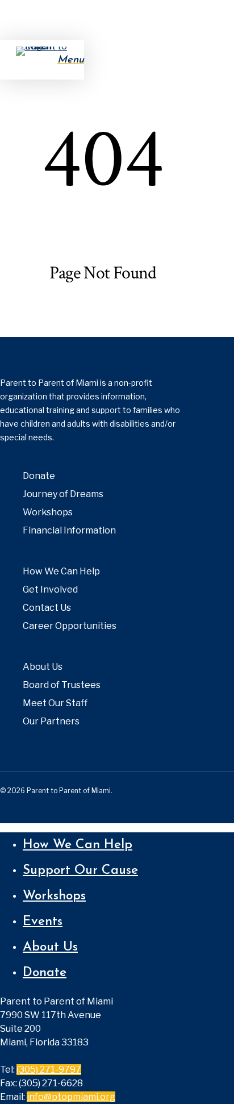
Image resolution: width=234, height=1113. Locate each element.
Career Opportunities (69, 625)
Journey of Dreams (63, 494)
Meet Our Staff (55, 703)
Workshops (48, 512)
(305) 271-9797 (48, 1069)
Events (42, 921)
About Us (42, 666)
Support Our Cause (80, 870)
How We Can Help (61, 571)
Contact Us (47, 607)
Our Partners (51, 721)
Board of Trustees (62, 685)
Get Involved (50, 589)
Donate (39, 475)
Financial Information (69, 530)
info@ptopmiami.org (71, 1096)
